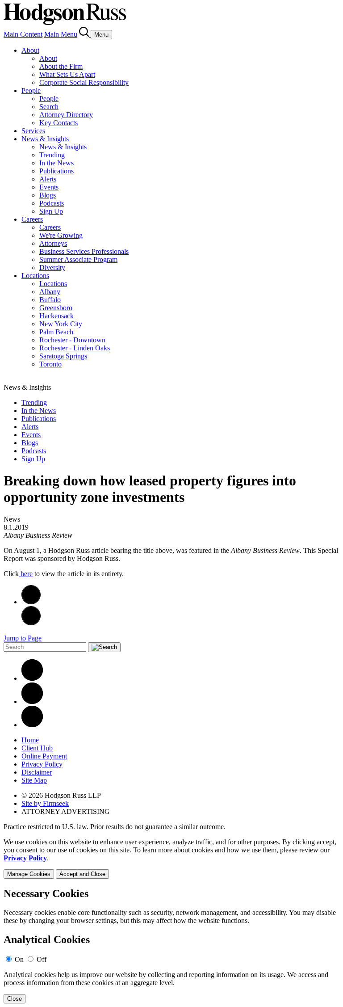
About (30, 50)
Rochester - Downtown (72, 340)
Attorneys (53, 243)
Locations (35, 275)
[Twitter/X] (32, 701)
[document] (171, 945)
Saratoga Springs (63, 356)
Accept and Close (82, 874)
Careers (32, 219)
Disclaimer (36, 772)
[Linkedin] (32, 678)
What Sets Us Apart (67, 74)
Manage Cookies (28, 874)
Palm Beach (56, 332)
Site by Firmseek (45, 803)
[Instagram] (32, 725)
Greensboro (55, 308)
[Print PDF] (31, 602)
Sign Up (51, 211)
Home (30, 740)
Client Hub (37, 748)
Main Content (23, 34)
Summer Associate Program (78, 259)
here (26, 573)
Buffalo (50, 299)
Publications (56, 171)
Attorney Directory (66, 114)
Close (14, 998)
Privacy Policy (42, 764)
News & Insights (45, 139)
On (19, 959)
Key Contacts (58, 122)
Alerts (47, 179)
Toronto (50, 364)
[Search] (85, 34)
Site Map (34, 780)
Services (33, 131)
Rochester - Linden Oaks (74, 348)
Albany (49, 291)
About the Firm (61, 66)
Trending (52, 155)
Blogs (47, 195)
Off (41, 959)
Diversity (52, 267)
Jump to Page (23, 638)
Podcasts (51, 203)
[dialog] (171, 858)
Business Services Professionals (84, 251)
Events (49, 187)
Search (49, 106)
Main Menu (60, 34)
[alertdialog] (171, 945)
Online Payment (44, 756)
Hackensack (56, 316)
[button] (31, 623)
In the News (56, 163)
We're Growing (61, 235)
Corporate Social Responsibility (84, 82)
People (31, 90)
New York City (60, 324)
